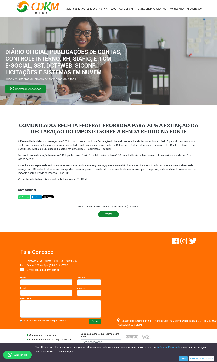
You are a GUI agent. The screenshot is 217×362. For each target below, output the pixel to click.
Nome (23, 277)
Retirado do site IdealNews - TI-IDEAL (65, 179)
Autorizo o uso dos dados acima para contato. (45, 321)
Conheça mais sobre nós (42, 335)
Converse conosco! (38, 89)
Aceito (183, 358)
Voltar (108, 214)
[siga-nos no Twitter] (193, 242)
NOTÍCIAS (104, 9)
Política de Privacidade (168, 347)
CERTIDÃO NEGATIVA (173, 9)
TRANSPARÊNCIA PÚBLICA (148, 9)
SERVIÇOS (92, 9)
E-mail (23, 288)
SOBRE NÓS (79, 9)
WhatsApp (25, 197)
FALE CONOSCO (194, 9)
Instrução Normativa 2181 (51, 155)
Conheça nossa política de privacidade (50, 339)
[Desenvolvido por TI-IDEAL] (132, 337)
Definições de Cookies (201, 358)
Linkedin (37, 197)
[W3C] (146, 337)
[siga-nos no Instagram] (184, 242)
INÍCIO (68, 9)
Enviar (95, 321)
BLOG (113, 9)
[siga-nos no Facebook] (175, 242)
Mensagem (25, 298)
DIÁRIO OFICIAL (126, 9)
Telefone (81, 277)
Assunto (81, 288)
